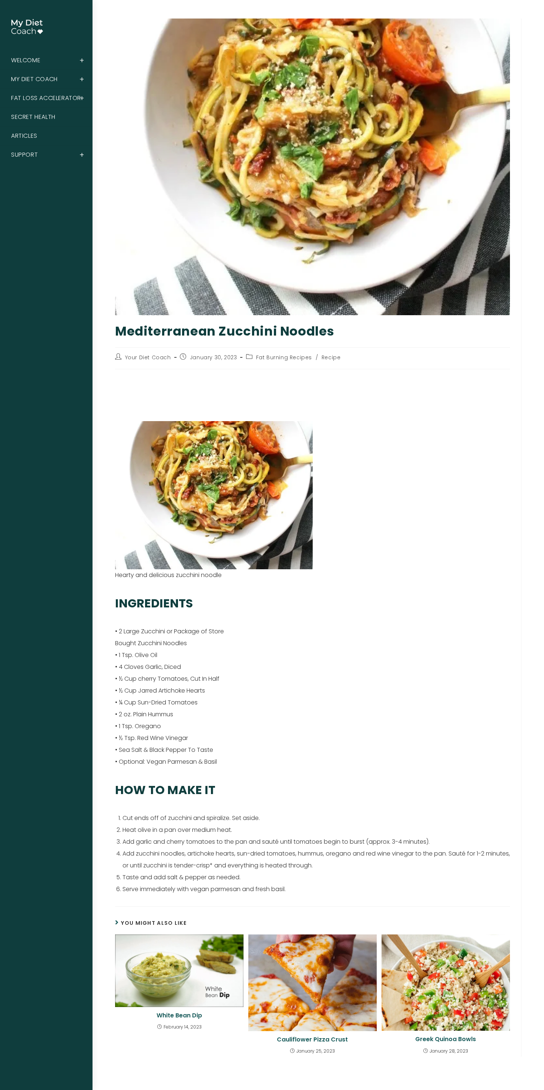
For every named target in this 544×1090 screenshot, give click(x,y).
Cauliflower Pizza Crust (312, 1040)
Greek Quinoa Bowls (445, 1039)
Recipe (331, 357)
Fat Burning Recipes (284, 357)
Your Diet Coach (148, 357)
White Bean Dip (179, 1015)
